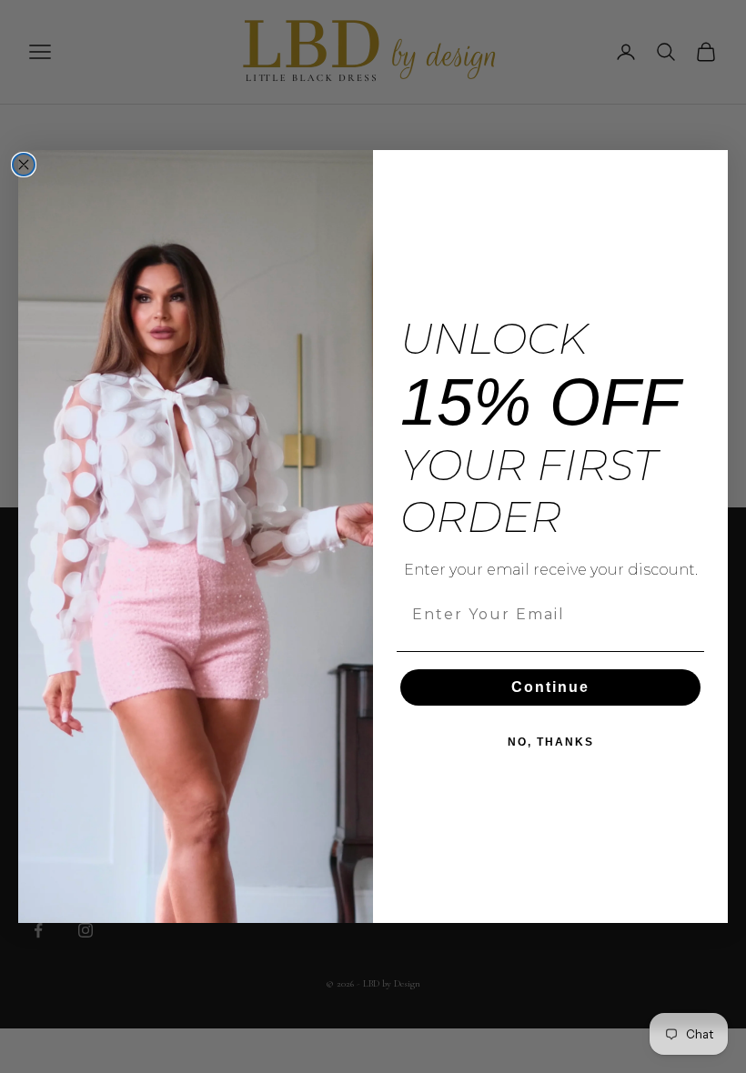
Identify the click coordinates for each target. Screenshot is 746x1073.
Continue (550, 687)
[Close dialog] (24, 164)
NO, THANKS (551, 742)
